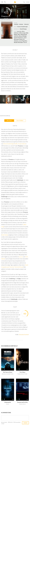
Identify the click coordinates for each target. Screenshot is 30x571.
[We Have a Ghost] (7, 358)
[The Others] (22, 358)
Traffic (16, 143)
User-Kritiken (19, 120)
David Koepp (23, 29)
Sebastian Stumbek (24, 334)
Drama (21, 24)
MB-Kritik (9, 120)
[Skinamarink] (7, 388)
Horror (16, 24)
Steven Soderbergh (8, 143)
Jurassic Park (8, 267)
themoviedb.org (7, 19)
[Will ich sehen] (4, 369)
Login (27, 2)
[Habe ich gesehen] (2, 369)
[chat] (24, 2)
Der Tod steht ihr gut (17, 267)
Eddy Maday (5, 235)
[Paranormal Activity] (22, 388)
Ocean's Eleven (22, 143)
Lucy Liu (21, 256)
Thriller (26, 24)
